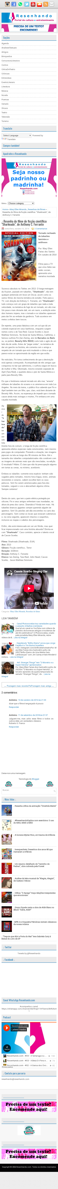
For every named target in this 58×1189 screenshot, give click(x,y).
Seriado (5, 104)
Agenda (5, 43)
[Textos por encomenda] (29, 31)
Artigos (5, 52)
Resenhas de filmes (36, 209)
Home (5, 209)
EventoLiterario (8, 82)
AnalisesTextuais (9, 48)
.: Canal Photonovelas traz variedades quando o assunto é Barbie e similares (35, 624)
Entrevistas (6, 78)
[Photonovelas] (29, 786)
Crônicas (5, 73)
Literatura (6, 86)
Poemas (5, 99)
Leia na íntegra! (20, 637)
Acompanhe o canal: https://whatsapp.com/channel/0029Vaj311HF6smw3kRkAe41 (29, 1008)
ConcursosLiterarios (11, 61)
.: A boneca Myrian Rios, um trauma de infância (34, 835)
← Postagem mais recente (16, 686)
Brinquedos (7, 56)
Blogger (35, 779)
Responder (14, 707)
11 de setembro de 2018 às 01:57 (33, 715)
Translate (11, 139)
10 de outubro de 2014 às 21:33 (32, 700)
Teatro (4, 112)
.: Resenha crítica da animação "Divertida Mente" (34, 806)
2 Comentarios (40, 229)
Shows (5, 108)
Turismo (5, 121)
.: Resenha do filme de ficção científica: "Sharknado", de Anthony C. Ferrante (24, 223)
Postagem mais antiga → (42, 686)
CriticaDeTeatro (8, 69)
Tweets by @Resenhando (29, 953)
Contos (5, 65)
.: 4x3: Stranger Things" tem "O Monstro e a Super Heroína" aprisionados (34, 663)
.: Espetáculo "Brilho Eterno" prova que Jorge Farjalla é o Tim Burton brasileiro (35, 644)
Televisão (6, 117)
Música (5, 91)
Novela (5, 95)
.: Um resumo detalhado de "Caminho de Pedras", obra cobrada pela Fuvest (31, 865)
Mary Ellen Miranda (18, 209)
